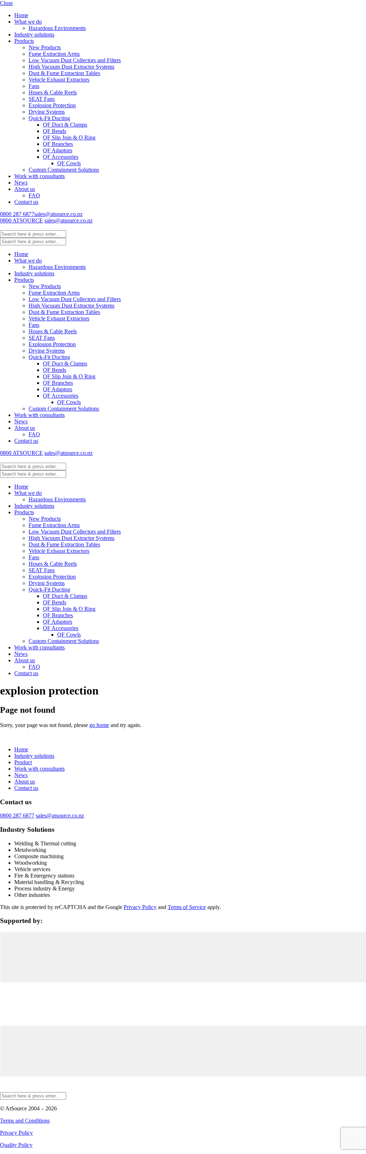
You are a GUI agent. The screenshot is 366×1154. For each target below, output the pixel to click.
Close (6, 3)
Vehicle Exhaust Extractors (59, 80)
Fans (34, 86)
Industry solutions (34, 34)
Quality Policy (16, 1145)
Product (23, 762)
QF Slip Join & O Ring (69, 137)
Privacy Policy (140, 907)
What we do (28, 22)
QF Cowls (69, 163)
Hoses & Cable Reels (53, 92)
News (21, 183)
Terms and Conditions (25, 1121)
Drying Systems (47, 112)
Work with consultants (39, 176)
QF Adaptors (57, 150)
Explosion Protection (52, 105)
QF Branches (58, 144)
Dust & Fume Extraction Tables (64, 73)
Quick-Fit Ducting (49, 118)
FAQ (34, 195)
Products (24, 41)
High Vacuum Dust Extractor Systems (71, 67)
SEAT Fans (42, 99)
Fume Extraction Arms (54, 54)
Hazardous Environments (57, 28)
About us (24, 189)
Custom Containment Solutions (64, 170)
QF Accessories (60, 157)
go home (99, 725)
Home (21, 15)
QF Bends (54, 131)
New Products (45, 47)
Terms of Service (187, 907)
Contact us (26, 202)
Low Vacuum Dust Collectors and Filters (75, 60)
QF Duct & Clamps (65, 125)
